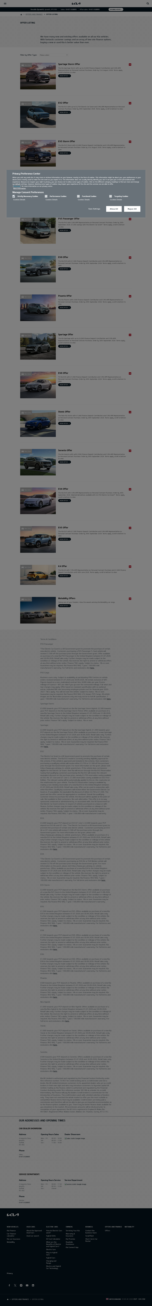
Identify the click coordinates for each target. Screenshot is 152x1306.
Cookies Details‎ (19, 200)
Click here (16, 186)
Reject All (132, 209)
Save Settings (94, 209)
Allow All (114, 209)
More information (19, 188)
